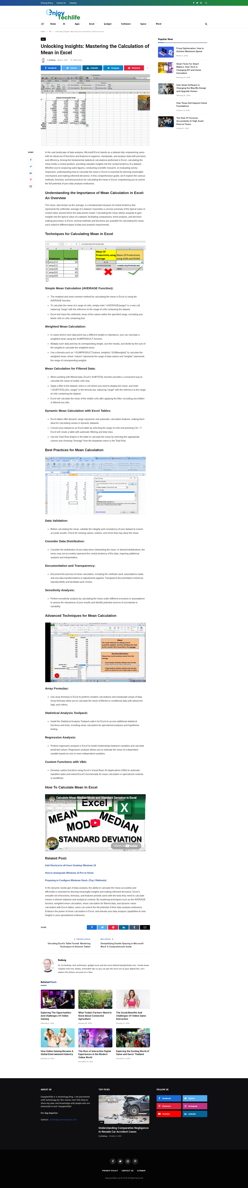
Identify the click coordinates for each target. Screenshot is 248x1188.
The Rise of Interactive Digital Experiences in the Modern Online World (94, 1054)
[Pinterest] (31, 179)
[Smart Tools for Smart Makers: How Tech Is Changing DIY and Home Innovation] (166, 67)
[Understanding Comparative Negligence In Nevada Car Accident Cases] (124, 1109)
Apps (77, 23)
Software (126, 23)
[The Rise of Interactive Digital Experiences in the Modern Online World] (95, 1037)
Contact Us (61, 3)
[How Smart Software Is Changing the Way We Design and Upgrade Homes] (166, 88)
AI (64, 23)
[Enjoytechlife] (63, 14)
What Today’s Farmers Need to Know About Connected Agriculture (95, 1015)
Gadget (107, 23)
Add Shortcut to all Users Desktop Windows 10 (70, 865)
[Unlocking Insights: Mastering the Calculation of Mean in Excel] (95, 110)
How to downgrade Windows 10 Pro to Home (69, 873)
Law (101, 1122)
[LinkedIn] (31, 173)
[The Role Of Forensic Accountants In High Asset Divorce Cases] (166, 121)
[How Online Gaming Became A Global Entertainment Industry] (58, 1037)
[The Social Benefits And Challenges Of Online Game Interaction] (133, 999)
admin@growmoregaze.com (63, 1119)
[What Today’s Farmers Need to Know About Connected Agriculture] (95, 999)
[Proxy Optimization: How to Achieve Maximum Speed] (166, 52)
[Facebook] (31, 159)
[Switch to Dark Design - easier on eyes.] (206, 3)
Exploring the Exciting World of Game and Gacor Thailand (132, 1053)
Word (158, 23)
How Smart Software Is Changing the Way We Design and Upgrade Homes (191, 88)
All (43, 39)
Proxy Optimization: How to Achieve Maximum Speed (190, 50)
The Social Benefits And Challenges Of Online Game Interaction (131, 1015)
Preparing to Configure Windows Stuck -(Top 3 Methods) (75, 880)
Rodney (52, 60)
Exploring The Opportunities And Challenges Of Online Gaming (56, 1015)
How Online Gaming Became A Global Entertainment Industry (57, 1053)
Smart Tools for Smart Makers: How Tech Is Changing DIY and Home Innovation (188, 68)
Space (143, 23)
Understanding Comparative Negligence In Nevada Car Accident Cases (124, 1129)
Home (53, 23)
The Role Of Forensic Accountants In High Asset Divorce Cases (190, 121)
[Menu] (42, 23)
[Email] (31, 186)
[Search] (206, 24)
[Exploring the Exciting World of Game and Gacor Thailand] (133, 1037)
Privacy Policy (47, 3)
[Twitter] (31, 166)
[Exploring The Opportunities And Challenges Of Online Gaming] (58, 999)
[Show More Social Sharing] (147, 68)
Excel (91, 23)
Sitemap (72, 3)
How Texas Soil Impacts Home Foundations (191, 104)
